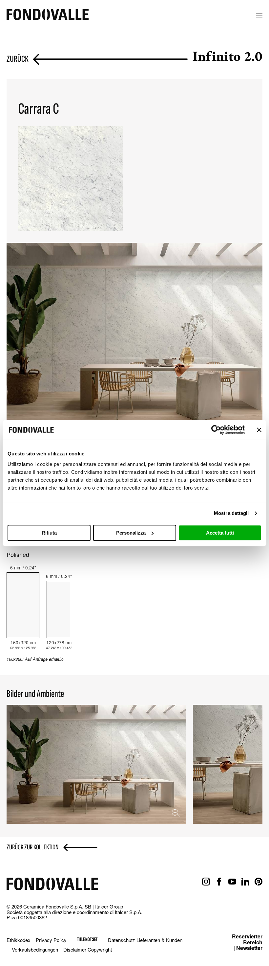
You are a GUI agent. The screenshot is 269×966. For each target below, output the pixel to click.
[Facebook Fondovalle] (219, 882)
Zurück (18, 59)
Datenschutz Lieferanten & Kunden (145, 939)
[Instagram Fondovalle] (206, 882)
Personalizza (131, 533)
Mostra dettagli (231, 513)
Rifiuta (49, 533)
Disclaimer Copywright (87, 949)
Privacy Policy (51, 939)
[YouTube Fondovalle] (232, 882)
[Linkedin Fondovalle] (245, 882)
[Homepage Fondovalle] (48, 15)
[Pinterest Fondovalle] (258, 882)
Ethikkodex (19, 939)
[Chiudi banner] (259, 429)
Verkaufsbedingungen (35, 949)
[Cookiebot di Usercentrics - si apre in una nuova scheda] (216, 430)
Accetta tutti (220, 533)
